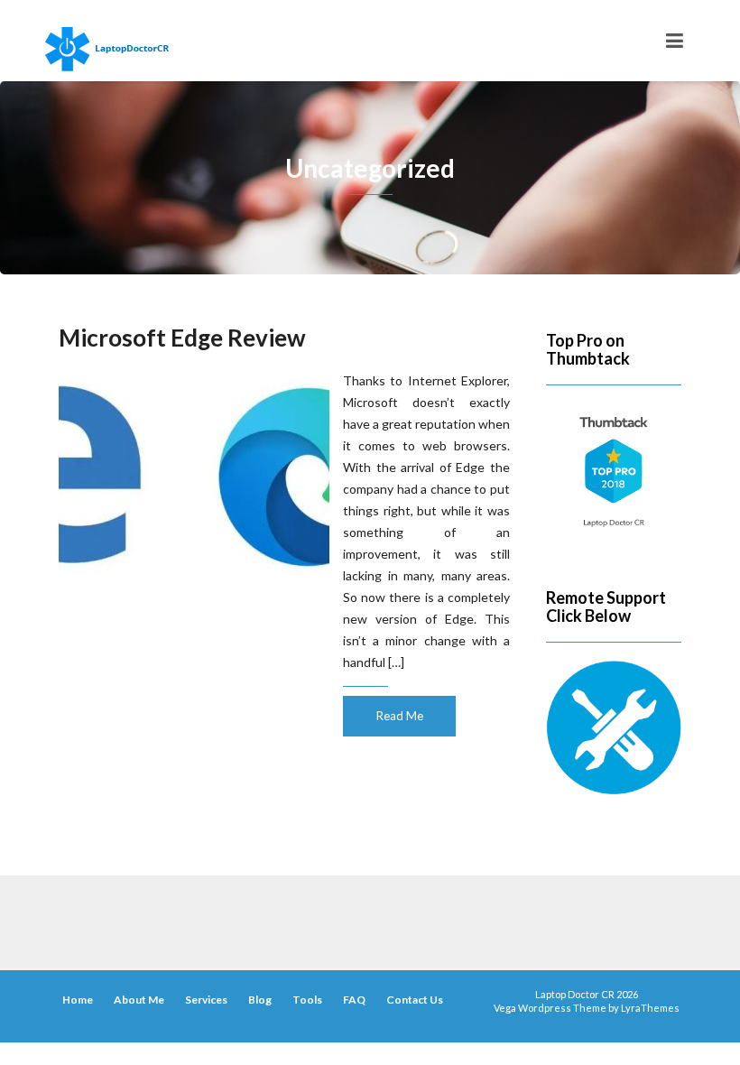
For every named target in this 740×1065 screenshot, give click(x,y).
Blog (260, 999)
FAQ (354, 999)
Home (77, 999)
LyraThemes (650, 1008)
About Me (139, 999)
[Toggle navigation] (674, 40)
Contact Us (414, 999)
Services (206, 999)
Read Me (399, 715)
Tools (307, 999)
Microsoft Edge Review (182, 337)
